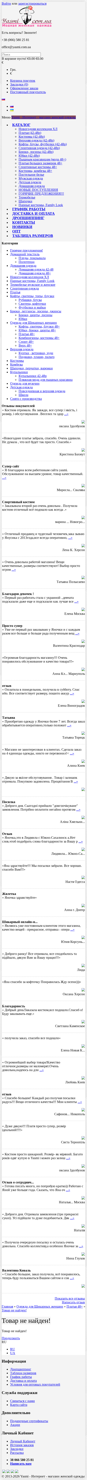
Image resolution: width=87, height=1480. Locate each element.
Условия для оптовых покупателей (35, 1384)
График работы (28, 209)
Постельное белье (31, 174)
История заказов (22, 1445)
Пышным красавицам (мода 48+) (42, 159)
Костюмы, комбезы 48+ (35, 171)
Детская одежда (30, 182)
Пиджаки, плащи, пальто (36, 357)
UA (12, 1353)
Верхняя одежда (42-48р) (36, 140)
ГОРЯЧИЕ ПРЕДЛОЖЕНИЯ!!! (41, 193)
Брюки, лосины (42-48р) (36, 152)
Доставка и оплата (33, 213)
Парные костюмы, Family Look (41, 205)
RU (12, 1349)
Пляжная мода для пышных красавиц (46, 379)
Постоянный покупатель (28, 92)
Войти (6, 3)
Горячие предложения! (26, 250)
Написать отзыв (73, 1302)
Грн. (13, 69)
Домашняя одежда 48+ (35, 273)
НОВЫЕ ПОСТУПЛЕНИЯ (38, 190)
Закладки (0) (19, 84)
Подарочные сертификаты (29, 1421)
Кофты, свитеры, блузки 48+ (39, 326)
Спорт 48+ (26, 341)
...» (66, 414)
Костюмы (17, 360)
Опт (16, 231)
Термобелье (27, 197)
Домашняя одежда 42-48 (36, 269)
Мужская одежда (31, 178)
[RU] (12, 106)
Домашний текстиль (24, 254)
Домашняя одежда (32, 186)
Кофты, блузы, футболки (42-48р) (43, 144)
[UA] (12, 110)
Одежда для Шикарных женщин (33, 322)
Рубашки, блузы (30, 300)
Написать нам (20, 1463)
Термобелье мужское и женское (32, 284)
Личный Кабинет (22, 1441)
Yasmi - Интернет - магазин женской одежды (43, 117)
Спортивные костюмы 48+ (38, 167)
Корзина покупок (22, 80)
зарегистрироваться (32, 3)
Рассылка (17, 1452)
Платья (15, 292)
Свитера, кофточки (32, 303)
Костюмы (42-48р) (32, 136)
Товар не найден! (14, 1310)
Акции (15, 1425)
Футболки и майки (32, 307)
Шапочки (25, 201)
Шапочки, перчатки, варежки (31, 368)
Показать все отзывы (70, 1298)
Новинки (22, 227)
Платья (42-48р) (30, 133)
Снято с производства (26, 398)
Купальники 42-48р (33, 376)
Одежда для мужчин (24, 383)
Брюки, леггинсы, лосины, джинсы (35, 311)
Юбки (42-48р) (29, 155)
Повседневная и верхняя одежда (42, 391)
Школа (23, 395)
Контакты (23, 222)
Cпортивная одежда (24, 288)
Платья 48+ (27, 334)
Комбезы (16, 364)
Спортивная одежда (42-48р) (39, 148)
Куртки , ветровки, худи (36, 353)
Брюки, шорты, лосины (35, 315)
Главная (7, 1306)
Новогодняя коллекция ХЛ (38, 129)
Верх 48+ (25, 345)
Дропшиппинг (28, 218)
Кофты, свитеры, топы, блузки (32, 296)
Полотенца (26, 262)
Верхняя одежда (21, 349)
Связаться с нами (22, 1401)
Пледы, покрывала (32, 258)
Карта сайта (18, 1404)
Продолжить (11, 1338)
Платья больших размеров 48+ (40, 163)
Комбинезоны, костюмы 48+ (39, 338)
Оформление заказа (24, 88)
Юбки (23, 319)
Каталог (21, 125)
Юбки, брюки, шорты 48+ (37, 330)
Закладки (16, 1449)
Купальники (19, 372)
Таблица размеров (32, 236)
